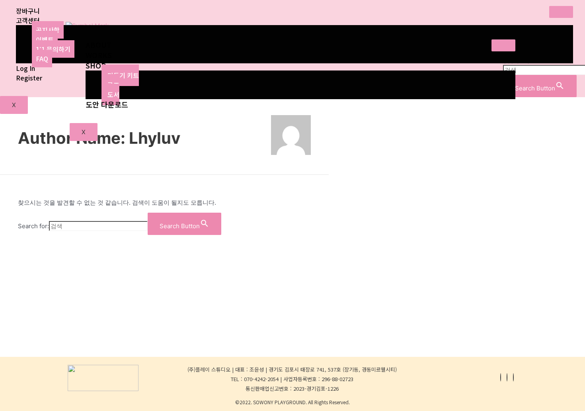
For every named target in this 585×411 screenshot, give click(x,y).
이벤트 (45, 39)
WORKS (99, 55)
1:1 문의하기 (53, 49)
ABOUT (98, 44)
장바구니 (28, 11)
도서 (113, 94)
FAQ (42, 58)
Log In (25, 68)
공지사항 (48, 30)
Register (29, 77)
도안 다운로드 (107, 104)
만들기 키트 (123, 75)
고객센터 (28, 20)
